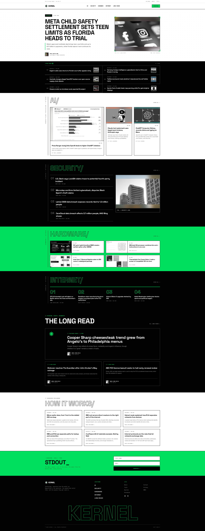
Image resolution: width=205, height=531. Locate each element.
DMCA (144, 490)
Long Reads (116, 6)
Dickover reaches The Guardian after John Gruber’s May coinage (72, 369)
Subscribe (156, 6)
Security (93, 6)
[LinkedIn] (125, 496)
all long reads (155, 323)
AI (87, 6)
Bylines (148, 1)
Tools (125, 487)
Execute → (136, 468)
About (153, 1)
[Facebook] (128, 496)
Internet (108, 6)
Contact (145, 485)
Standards (127, 492)
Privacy (145, 487)
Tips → (158, 1)
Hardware (100, 6)
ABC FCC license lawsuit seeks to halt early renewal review (131, 368)
